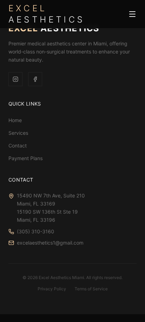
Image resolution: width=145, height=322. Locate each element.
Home (15, 120)
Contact (17, 146)
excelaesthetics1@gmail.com (50, 243)
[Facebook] (35, 79)
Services (18, 133)
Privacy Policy (52, 288)
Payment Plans (25, 158)
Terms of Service (91, 288)
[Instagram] (15, 79)
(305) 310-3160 (35, 231)
